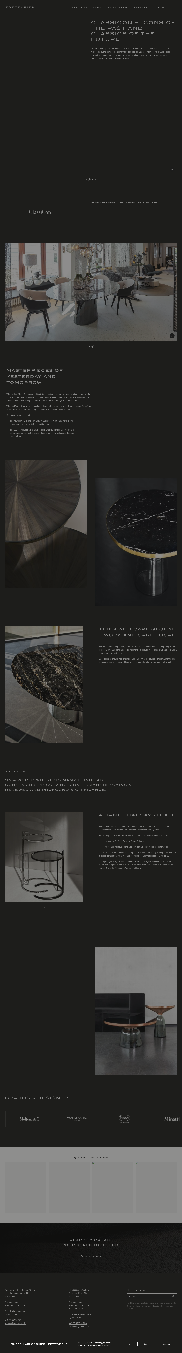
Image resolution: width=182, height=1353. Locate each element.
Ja (129, 1344)
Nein (145, 1344)
